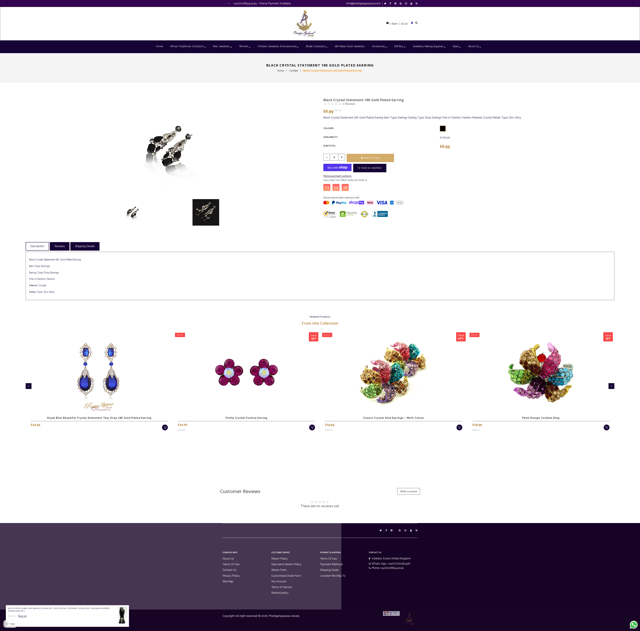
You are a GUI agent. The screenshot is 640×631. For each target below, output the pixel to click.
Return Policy (279, 558)
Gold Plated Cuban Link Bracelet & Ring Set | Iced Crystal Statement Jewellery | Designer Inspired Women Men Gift (59, 609)
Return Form (279, 570)
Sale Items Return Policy (286, 564)
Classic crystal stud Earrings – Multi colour (393, 417)
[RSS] (417, 3)
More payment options (337, 176)
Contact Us (229, 570)
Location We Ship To (333, 575)
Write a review (408, 491)
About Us (228, 558)
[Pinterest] (396, 3)
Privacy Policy (231, 575)
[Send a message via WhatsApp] (633, 624)
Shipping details (85, 246)
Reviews (59, 246)
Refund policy (279, 592)
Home (280, 70)
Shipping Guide (329, 570)
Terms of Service (281, 587)
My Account (278, 581)
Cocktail (293, 70)
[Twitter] (386, 3)
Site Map (227, 581)
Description (37, 246)
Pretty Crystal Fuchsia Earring (246, 417)
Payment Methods (331, 564)
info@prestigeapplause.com (363, 3)
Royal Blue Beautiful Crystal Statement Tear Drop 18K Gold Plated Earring (99, 417)
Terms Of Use (230, 564)
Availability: (330, 137)
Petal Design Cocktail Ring (541, 417)
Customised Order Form (286, 575)
